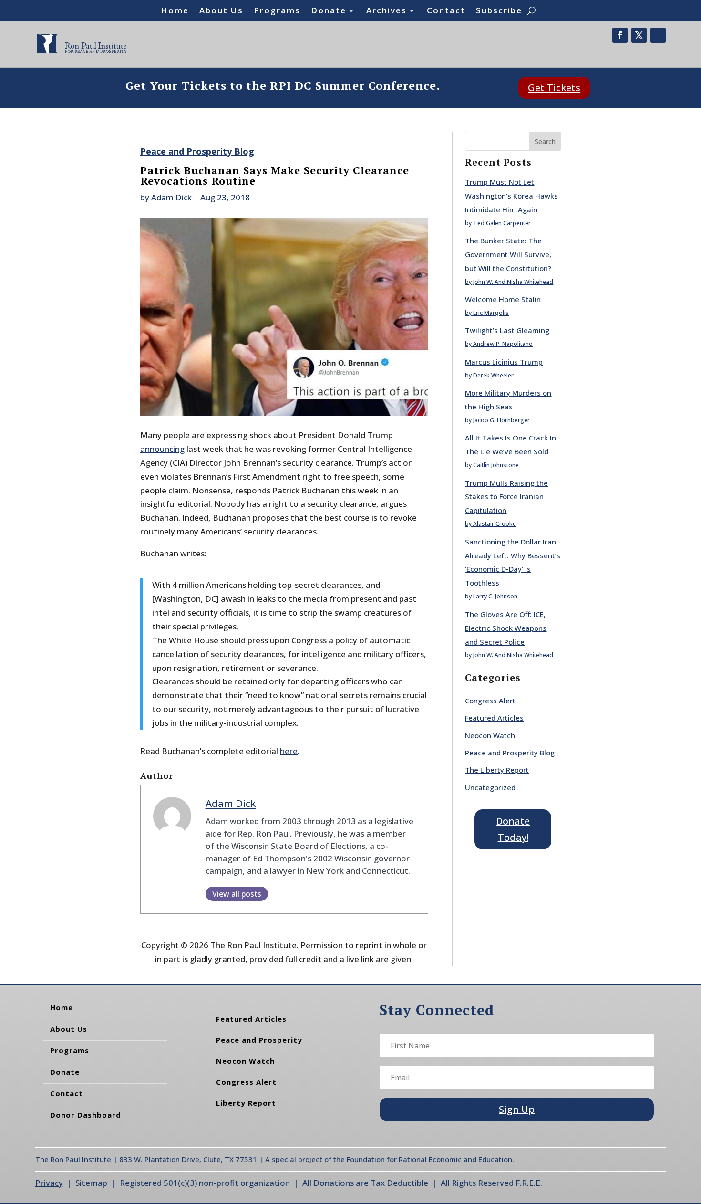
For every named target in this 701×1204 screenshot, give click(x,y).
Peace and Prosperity (259, 1040)
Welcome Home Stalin (503, 299)
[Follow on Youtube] (658, 35)
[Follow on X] (639, 35)
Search (545, 141)
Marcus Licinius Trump (504, 361)
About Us (221, 11)
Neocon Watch (490, 735)
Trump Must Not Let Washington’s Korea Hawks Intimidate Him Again (511, 195)
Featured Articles (494, 717)
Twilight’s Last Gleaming (507, 330)
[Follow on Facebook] (620, 35)
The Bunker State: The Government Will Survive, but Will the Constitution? (508, 254)
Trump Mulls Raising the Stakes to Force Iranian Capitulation (506, 496)
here (289, 750)
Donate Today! (513, 829)
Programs (277, 11)
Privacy (49, 1182)
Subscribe (499, 11)
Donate (328, 11)
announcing (162, 448)
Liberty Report (246, 1103)
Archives (386, 11)
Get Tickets (554, 87)
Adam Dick (171, 197)
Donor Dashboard (85, 1115)
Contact (446, 11)
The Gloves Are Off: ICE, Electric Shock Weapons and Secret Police (505, 628)
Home (175, 11)
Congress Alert (490, 700)
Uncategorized (490, 787)
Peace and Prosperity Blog (197, 151)
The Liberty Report (497, 770)
